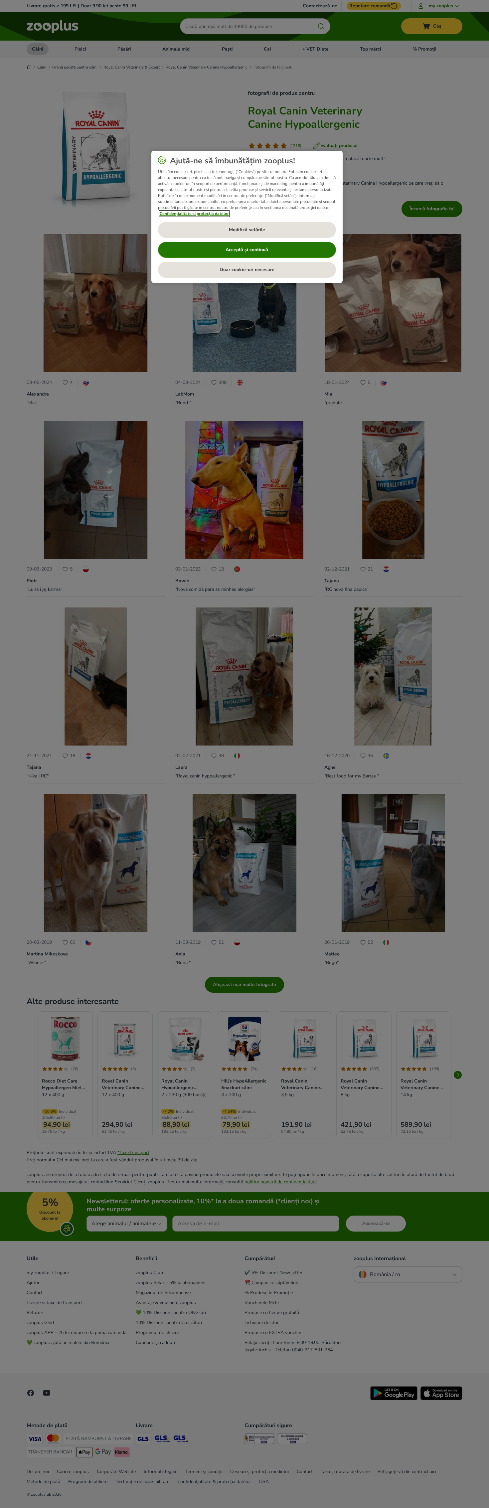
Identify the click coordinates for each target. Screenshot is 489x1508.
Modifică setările (247, 230)
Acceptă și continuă (247, 250)
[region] (247, 217)
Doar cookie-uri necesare (247, 269)
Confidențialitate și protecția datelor (194, 213)
